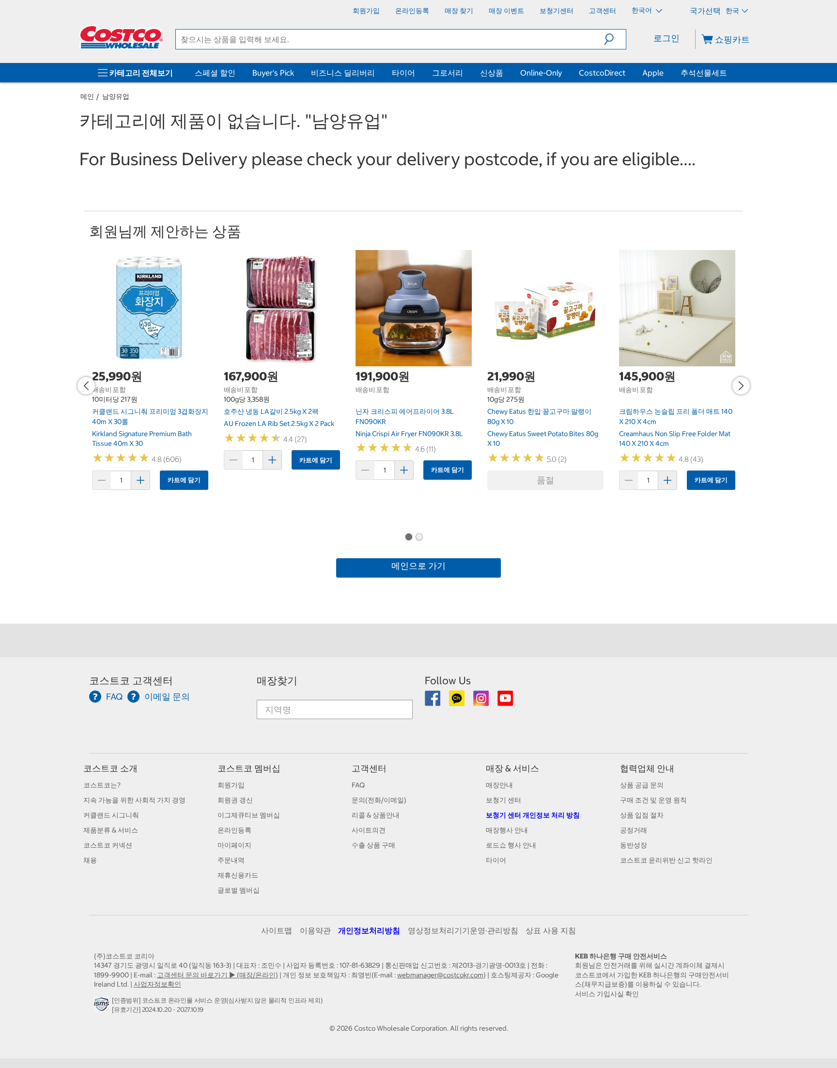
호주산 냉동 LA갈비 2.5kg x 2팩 (271, 411)
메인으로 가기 (418, 565)
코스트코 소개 (110, 768)
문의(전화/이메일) (379, 800)
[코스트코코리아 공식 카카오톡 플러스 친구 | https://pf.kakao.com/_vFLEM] (457, 701)
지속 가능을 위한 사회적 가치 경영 (134, 800)
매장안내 (499, 785)
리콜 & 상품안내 (376, 815)
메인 (87, 96)
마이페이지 (234, 845)
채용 (90, 860)
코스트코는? (102, 785)
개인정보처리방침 (369, 930)
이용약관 (315, 930)
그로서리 (447, 73)
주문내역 (231, 860)
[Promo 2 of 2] (419, 538)
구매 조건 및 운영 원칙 (653, 800)
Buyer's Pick (273, 73)
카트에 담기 (184, 480)
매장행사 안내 (507, 830)
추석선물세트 (704, 73)
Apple (653, 73)
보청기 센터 (503, 800)
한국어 (642, 10)
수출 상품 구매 (373, 845)
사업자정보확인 (157, 984)
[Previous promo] (86, 386)
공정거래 (633, 830)
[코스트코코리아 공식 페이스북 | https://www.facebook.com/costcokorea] (433, 701)
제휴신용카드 (237, 875)
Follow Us (448, 680)
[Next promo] (741, 386)
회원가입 (231, 785)
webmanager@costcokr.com (440, 975)
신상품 (491, 73)
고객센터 (369, 768)
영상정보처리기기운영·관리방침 (463, 930)
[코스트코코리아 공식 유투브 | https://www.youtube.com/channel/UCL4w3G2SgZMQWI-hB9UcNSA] (505, 701)
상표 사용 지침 (551, 930)
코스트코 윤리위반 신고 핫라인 (666, 860)
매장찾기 (277, 680)
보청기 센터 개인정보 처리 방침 (533, 815)
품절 (545, 480)
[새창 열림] (103, 1007)
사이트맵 (276, 930)
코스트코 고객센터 (131, 680)
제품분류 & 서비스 (110, 830)
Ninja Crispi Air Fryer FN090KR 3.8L (409, 433)
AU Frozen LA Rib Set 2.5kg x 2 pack (279, 423)
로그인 (666, 38)
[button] (615, 39)
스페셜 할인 (215, 73)
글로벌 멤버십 (238, 890)
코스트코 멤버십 (248, 768)
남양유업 (115, 96)
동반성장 (633, 845)
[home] (121, 37)
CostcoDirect (602, 73)
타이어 (403, 73)
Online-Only (541, 73)
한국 (732, 10)
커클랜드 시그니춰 (111, 815)
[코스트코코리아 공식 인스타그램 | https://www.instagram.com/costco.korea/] (481, 701)
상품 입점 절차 (642, 815)
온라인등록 (234, 830)
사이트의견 (369, 830)
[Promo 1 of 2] (408, 538)
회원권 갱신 (235, 800)
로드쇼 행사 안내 (511, 845)
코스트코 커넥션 (107, 845)
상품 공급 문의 (642, 785)
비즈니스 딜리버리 (343, 73)
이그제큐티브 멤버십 (248, 815)
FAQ (358, 785)
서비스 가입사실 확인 (607, 993)
